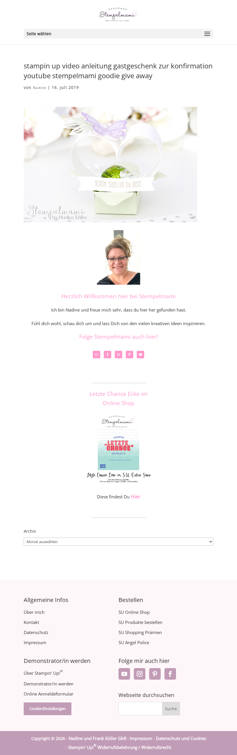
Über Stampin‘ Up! (43, 673)
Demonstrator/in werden (48, 684)
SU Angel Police (133, 642)
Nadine (39, 87)
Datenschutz (36, 632)
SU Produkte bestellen (140, 622)
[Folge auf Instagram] (139, 674)
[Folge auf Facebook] (170, 674)
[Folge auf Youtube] (124, 674)
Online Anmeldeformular (48, 694)
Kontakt (31, 622)
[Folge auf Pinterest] (155, 674)
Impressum (35, 642)
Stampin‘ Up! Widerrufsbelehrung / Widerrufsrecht (119, 747)
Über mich (34, 612)
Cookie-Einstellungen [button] (47, 708)
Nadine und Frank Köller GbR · (99, 738)
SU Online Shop (134, 612)
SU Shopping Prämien (140, 632)
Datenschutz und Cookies (181, 738)
